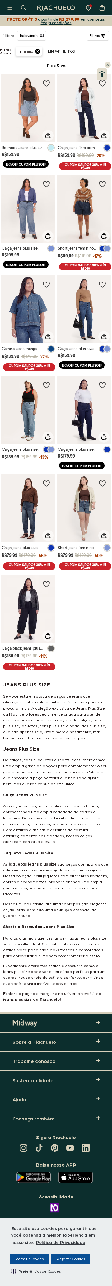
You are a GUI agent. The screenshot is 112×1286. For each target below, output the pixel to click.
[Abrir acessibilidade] (102, 74)
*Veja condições (56, 22)
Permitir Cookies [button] (29, 1258)
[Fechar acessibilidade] (108, 65)
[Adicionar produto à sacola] (48, 135)
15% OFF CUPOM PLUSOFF (26, 164)
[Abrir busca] (23, 8)
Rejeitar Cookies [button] (71, 1258)
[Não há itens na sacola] (102, 8)
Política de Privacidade (60, 1242)
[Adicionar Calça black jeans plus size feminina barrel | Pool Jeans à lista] (46, 584)
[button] (36, 1271)
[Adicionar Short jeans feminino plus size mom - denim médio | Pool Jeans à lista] (102, 483)
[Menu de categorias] (10, 8)
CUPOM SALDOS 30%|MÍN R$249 (85, 166)
